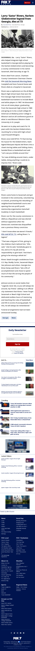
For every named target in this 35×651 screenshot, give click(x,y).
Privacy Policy (19, 352)
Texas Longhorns (5, 587)
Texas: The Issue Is (21, 546)
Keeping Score (20, 522)
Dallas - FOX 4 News (21, 587)
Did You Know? (20, 577)
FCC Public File (5, 576)
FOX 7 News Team (6, 569)
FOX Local (5, 538)
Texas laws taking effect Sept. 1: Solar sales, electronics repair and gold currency (21, 432)
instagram (17, 633)
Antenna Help (4, 580)
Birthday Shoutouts (21, 520)
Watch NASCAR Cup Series (6, 611)
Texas (2, 524)
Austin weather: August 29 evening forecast (12, 473)
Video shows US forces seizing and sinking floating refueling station (12, 363)
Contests (18, 530)
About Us (4, 561)
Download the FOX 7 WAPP (21, 567)
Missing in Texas (20, 550)
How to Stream (5, 540)
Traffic (3, 522)
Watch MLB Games (6, 608)
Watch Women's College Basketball (6, 619)
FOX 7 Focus (19, 544)
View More (29, 360)
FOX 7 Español (5, 544)
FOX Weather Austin (6, 548)
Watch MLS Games (6, 624)
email (23, 633)
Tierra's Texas (5, 542)
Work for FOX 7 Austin (7, 571)
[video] (30, 460)
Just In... (4, 360)
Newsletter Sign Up (6, 567)
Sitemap (3, 534)
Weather (19, 561)
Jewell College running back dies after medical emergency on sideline (11, 370)
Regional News (21, 585)
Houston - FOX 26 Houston (21, 589)
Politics (3, 526)
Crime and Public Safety (5, 529)
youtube (20, 633)
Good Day (19, 518)
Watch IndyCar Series (6, 614)
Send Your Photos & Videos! (21, 570)
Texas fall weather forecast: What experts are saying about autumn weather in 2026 (21, 405)
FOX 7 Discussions (21, 552)
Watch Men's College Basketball (6, 616)
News (14, 318)
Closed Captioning (6, 575)
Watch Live (27, 2)
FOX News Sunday (6, 532)
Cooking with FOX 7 (21, 524)
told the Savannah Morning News (18, 81)
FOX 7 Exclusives (22, 538)
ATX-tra (18, 554)
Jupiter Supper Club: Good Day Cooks (10, 487)
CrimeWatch (19, 540)
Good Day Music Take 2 (7, 552)
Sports (3, 585)
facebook (11, 633)
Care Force (19, 548)
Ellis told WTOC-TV (8, 234)
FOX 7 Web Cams (20, 573)
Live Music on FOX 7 (21, 526)
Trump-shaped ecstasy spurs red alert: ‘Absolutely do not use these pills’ (11, 385)
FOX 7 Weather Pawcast (20, 563)
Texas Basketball (5, 595)
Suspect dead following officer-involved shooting (11, 466)
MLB (2, 591)
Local (2, 520)
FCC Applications (5, 578)
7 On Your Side (20, 542)
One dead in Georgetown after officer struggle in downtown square (11, 377)
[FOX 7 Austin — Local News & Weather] (6, 3)
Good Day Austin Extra (7, 550)
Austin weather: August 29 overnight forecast (10, 459)
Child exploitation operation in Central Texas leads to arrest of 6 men (20, 412)
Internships (4, 573)
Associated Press (16, 24)
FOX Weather (19, 575)
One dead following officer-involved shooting (10, 481)
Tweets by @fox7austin (7, 511)
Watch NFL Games (6, 603)
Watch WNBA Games (7, 622)
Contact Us (4, 565)
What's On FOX (5, 563)
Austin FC (3, 589)
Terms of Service (18, 353)
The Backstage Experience (5, 555)
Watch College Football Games (7, 605)
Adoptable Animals (21, 528)
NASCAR (3, 593)
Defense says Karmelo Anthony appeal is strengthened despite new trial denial (11, 392)
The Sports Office (6, 546)
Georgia (22, 24)
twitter (14, 633)
